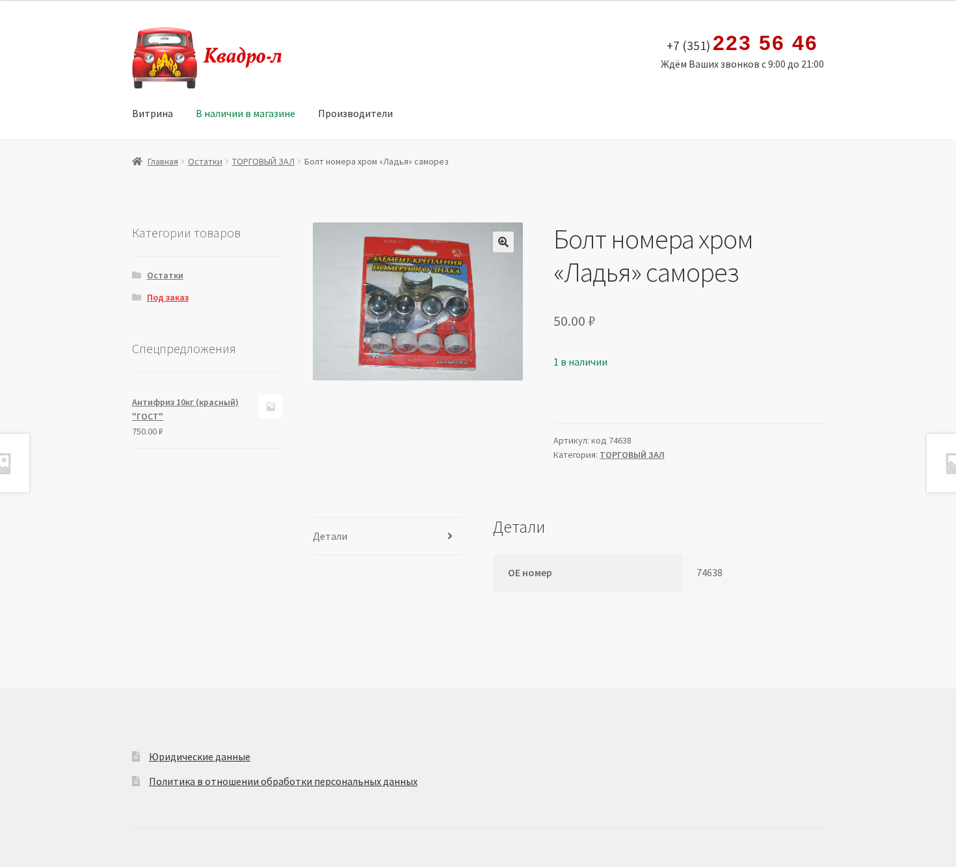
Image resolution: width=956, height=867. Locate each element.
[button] (503, 242)
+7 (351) (742, 44)
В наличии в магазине (245, 113)
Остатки (205, 161)
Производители (355, 113)
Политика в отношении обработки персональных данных (283, 781)
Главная (163, 161)
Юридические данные (199, 756)
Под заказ (168, 297)
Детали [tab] (330, 535)
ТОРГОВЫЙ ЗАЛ (263, 161)
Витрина (152, 113)
